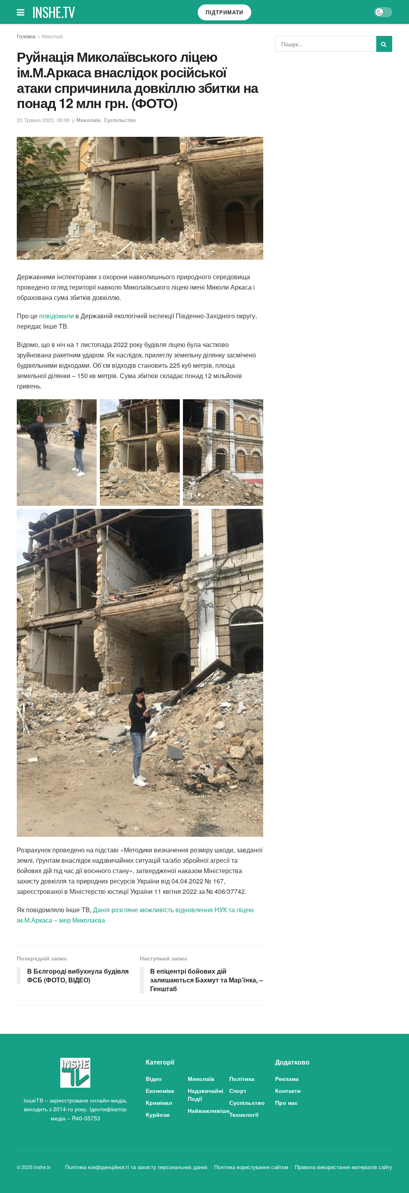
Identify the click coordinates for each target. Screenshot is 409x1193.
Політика (241, 1079)
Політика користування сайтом (251, 1167)
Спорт (237, 1090)
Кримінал (159, 1102)
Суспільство (120, 120)
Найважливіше (209, 1110)
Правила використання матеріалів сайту (343, 1167)
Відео (154, 1079)
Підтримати (224, 12)
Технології (243, 1114)
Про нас (286, 1102)
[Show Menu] (20, 12)
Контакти (288, 1090)
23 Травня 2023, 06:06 (43, 120)
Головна (26, 36)
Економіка (160, 1090)
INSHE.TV (53, 12)
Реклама (287, 1079)
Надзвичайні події (205, 1094)
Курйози (158, 1114)
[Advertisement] (335, 118)
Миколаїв (52, 36)
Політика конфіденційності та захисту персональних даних (136, 1167)
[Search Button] (384, 44)
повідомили (56, 315)
